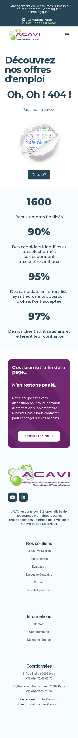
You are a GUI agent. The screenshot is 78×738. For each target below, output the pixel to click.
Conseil (39, 582)
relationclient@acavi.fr (44, 704)
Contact (39, 624)
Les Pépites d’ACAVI (41, 23)
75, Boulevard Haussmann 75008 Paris (39, 686)
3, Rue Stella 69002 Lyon (39, 673)
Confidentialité (39, 631)
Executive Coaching (39, 574)
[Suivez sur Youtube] (12, 497)
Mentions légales (39, 639)
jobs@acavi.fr (49, 699)
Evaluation (39, 566)
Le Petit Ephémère (39, 590)
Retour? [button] (39, 174)
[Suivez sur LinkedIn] (23, 497)
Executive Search (39, 551)
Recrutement (39, 558)
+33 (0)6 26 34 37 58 (39, 691)
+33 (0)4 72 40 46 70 (39, 678)
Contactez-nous (39, 20)
